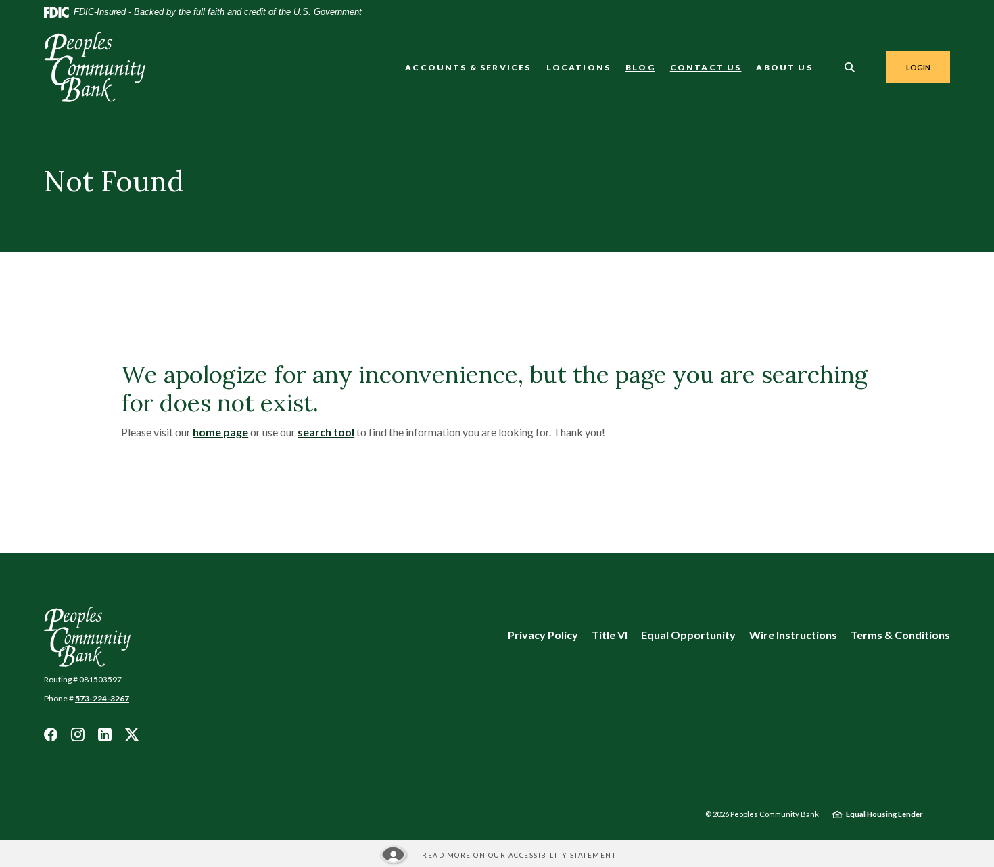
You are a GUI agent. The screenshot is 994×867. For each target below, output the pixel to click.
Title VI (610, 634)
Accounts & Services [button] (468, 67)
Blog (640, 67)
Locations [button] (578, 67)
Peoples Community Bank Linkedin (105, 734)
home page (220, 431)
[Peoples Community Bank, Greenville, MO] (94, 67)
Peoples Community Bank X (132, 734)
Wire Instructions (793, 635)
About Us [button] (784, 67)
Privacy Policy (543, 634)
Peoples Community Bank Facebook (50, 734)
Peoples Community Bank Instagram (78, 734)
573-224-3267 (102, 698)
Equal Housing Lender (884, 814)
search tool (326, 431)
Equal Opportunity (688, 635)
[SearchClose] (850, 67)
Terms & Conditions (900, 634)
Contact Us (706, 67)
